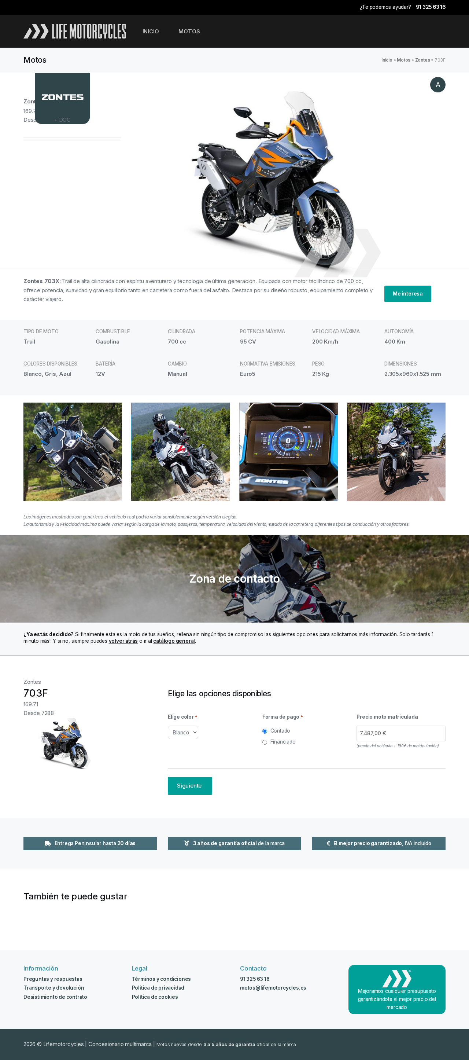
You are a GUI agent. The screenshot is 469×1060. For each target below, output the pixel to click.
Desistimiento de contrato (55, 997)
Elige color (182, 717)
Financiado (283, 742)
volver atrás (123, 641)
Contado (280, 731)
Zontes (422, 60)
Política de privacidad (158, 988)
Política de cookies (155, 997)
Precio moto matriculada (387, 717)
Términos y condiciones (161, 979)
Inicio (386, 60)
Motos (403, 60)
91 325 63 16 (431, 7)
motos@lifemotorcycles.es (273, 988)
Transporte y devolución (53, 988)
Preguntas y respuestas (52, 979)
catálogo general (174, 641)
